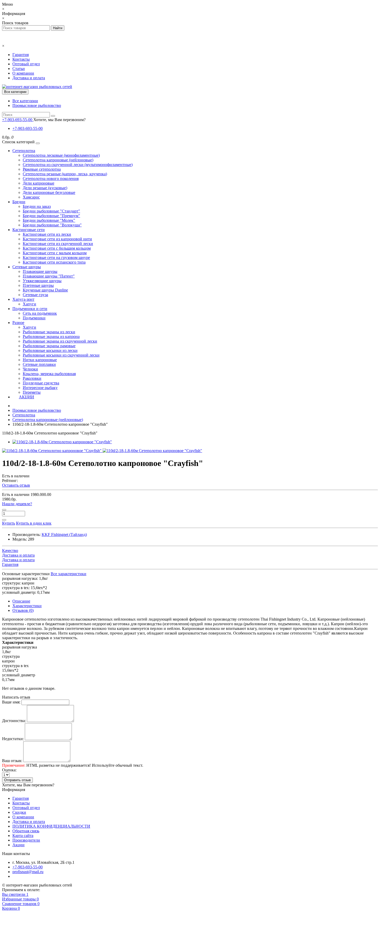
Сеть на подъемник (40, 313)
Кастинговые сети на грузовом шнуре (56, 257)
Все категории (25, 101)
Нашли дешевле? (17, 504)
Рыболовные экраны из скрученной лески (60, 341)
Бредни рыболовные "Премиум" (51, 215)
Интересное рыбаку (40, 387)
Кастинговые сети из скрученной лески (58, 243)
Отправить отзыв (17, 780)
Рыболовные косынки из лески (50, 350)
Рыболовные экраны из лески (49, 332)
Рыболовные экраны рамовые (49, 346)
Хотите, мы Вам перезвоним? (59, 119)
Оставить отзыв (16, 485)
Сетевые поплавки (39, 364)
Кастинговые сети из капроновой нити (57, 239)
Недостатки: (13, 739)
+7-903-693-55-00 (27, 128)
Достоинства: (14, 720)
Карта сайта (22, 835)
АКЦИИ (26, 397)
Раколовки (32, 378)
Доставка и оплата (28, 78)
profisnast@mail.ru (27, 871)
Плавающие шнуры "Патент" (49, 276)
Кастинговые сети (28, 229)
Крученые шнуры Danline (45, 290)
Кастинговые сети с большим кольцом (57, 248)
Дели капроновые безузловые (49, 192)
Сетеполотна (23, 150)
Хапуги (29, 304)
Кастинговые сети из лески (47, 234)
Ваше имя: (11, 702)
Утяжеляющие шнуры (42, 281)
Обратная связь (25, 831)
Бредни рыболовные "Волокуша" (52, 225)
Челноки (30, 369)
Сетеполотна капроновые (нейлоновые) (58, 160)
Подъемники (34, 318)
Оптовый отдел (26, 64)
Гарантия (20, 54)
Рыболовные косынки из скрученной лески (61, 355)
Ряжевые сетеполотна (42, 169)
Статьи (18, 68)
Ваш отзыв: (12, 760)
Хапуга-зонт (23, 299)
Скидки (19, 812)
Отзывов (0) (23, 610)
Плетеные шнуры (38, 285)
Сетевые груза (35, 294)
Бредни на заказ (37, 206)
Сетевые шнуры (26, 267)
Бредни (18, 202)
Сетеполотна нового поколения (51, 178)
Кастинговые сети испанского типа (54, 262)
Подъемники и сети (29, 308)
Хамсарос (31, 197)
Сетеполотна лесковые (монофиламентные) (61, 155)
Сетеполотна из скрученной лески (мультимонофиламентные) (78, 164)
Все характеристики (68, 574)
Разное (18, 322)
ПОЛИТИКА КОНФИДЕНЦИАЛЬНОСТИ (51, 826)
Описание (21, 601)
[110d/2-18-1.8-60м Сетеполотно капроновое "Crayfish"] (62, 442)
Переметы (32, 392)
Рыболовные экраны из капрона (51, 336)
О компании (23, 73)
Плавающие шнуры (40, 271)
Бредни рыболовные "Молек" (49, 220)
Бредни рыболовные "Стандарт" (51, 211)
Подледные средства (41, 383)
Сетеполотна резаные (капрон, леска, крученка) (65, 174)
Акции (18, 845)
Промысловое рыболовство (36, 105)
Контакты (21, 59)
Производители (26, 840)
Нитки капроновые (40, 360)
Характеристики (27, 606)
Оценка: (9, 770)
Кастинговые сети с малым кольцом (55, 253)
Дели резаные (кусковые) (45, 188)
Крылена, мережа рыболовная (49, 373)
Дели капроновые (38, 183)
